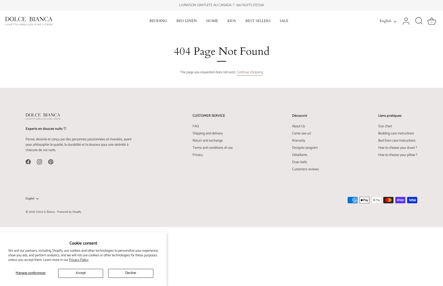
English (385, 21)
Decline (130, 273)
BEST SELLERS (257, 21)
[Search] (419, 21)
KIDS (231, 21)
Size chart (385, 126)
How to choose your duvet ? (397, 148)
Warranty (298, 141)
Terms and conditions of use (213, 148)
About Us (298, 126)
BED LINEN (186, 21)
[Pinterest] (50, 162)
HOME (212, 21)
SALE (284, 21)
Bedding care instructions (396, 133)
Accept (81, 273)
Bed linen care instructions (397, 141)
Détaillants (299, 155)
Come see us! (301, 133)
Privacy (198, 155)
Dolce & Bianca (46, 211)
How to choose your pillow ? (397, 155)
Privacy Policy (78, 260)
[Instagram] (39, 162)
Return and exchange (208, 141)
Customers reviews (305, 169)
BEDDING (158, 21)
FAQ (196, 126)
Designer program (305, 148)
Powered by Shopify (69, 211)
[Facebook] (28, 162)
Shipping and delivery (208, 133)
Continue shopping (249, 72)
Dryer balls (299, 162)
